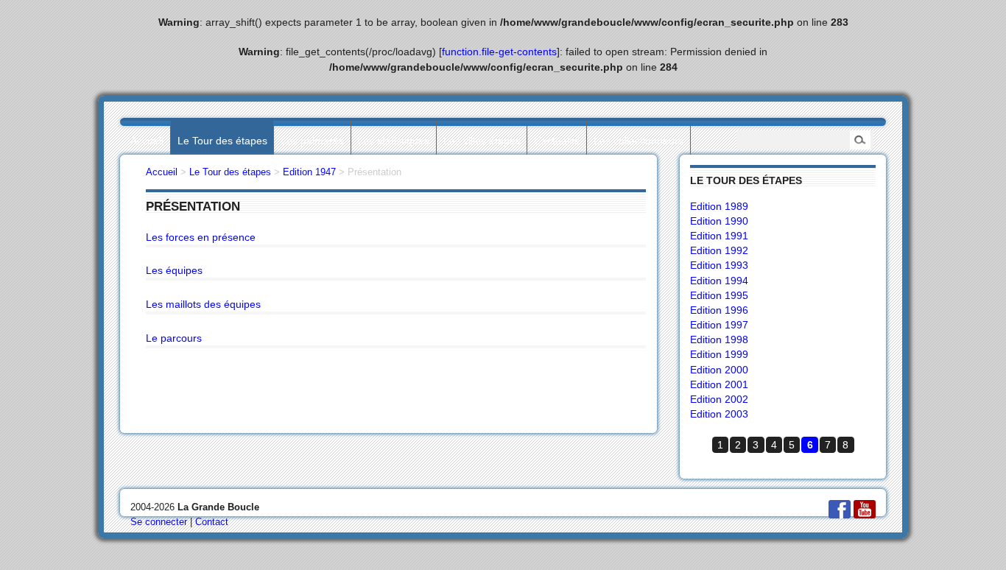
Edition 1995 (719, 295)
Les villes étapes (482, 141)
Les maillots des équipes (203, 304)
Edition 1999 (719, 354)
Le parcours (174, 338)
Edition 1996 (719, 310)
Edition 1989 (719, 206)
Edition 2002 (719, 399)
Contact (211, 521)
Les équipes (174, 270)
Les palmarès (312, 141)
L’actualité (557, 141)
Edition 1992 (719, 250)
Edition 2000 (719, 370)
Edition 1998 (719, 339)
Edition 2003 (719, 414)
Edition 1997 (719, 325)
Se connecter (158, 521)
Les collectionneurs (638, 141)
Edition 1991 (719, 236)
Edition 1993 (719, 265)
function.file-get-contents (499, 51)
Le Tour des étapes (222, 141)
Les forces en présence (201, 237)
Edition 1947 (309, 171)
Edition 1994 (719, 280)
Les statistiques (393, 141)
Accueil (146, 141)
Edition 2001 (719, 384)
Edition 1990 (719, 221)
